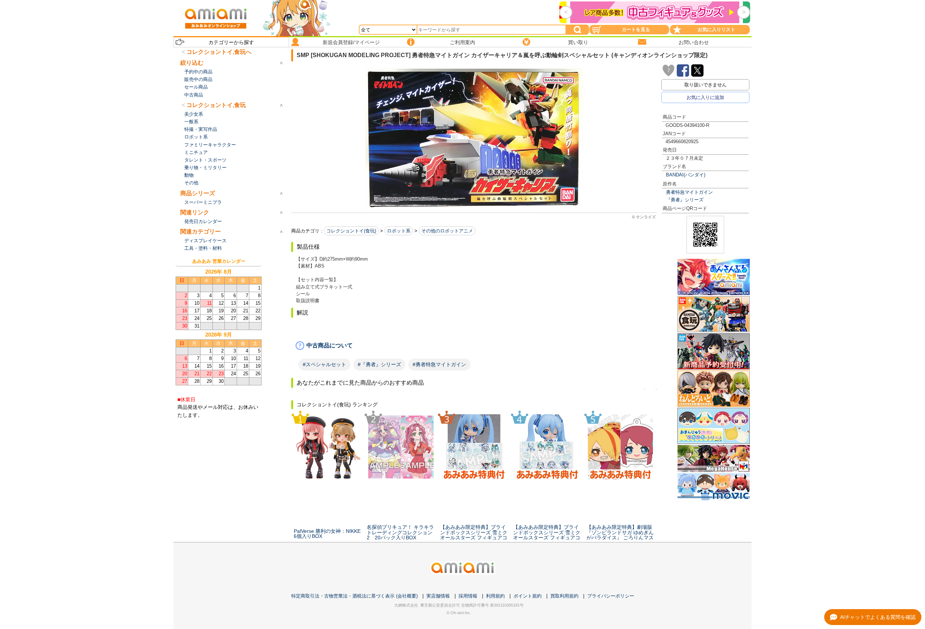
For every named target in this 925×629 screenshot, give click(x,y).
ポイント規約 (527, 596)
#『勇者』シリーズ (379, 364)
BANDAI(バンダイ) (685, 174)
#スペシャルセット (324, 364)
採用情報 (468, 596)
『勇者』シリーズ (685, 199)
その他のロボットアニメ (447, 231)
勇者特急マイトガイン (689, 192)
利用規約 (495, 596)
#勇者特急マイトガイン (439, 364)
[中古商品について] (474, 345)
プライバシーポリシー (610, 596)
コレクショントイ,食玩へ (218, 52)
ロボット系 (398, 231)
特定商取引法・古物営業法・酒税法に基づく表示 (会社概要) (354, 596)
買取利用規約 (564, 596)
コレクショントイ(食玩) (351, 231)
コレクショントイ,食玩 (216, 105)
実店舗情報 (438, 596)
